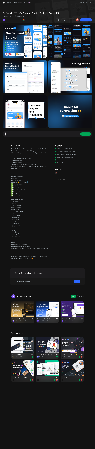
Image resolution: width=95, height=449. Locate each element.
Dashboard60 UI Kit (16, 354)
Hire (73, 296)
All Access (17, 2)
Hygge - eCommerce (42, 378)
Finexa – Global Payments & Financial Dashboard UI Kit (70, 318)
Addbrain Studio (9, 20)
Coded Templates (70, 356)
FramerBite (41, 356)
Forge (27, 2)
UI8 (64, 356)
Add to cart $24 (86, 20)
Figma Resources (17, 20)
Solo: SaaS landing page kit (68, 378)
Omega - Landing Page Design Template (46, 354)
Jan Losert (17, 356)
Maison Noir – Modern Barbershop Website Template (21, 318)
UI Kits (21, 356)
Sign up (82, 2)
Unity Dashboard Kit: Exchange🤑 (69, 354)
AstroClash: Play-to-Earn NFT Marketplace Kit (21, 378)
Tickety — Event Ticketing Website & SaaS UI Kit (46, 318)
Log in (87, 2)
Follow (80, 296)
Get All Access (85, 134)
